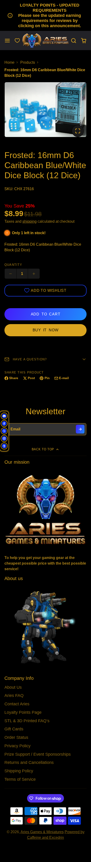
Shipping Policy (18, 771)
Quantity (13, 264)
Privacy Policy (17, 746)
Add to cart (45, 314)
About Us (13, 687)
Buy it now (46, 330)
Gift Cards (13, 729)
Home (9, 62)
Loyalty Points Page (23, 712)
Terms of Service (20, 779)
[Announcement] (45, 15)
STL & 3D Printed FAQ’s (26, 720)
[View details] (45, 509)
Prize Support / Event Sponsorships (37, 754)
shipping (29, 221)
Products (27, 62)
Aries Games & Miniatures (42, 832)
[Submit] (80, 429)
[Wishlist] (17, 40)
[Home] (45, 40)
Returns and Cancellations (29, 762)
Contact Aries (16, 704)
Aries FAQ (14, 695)
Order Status (16, 737)
